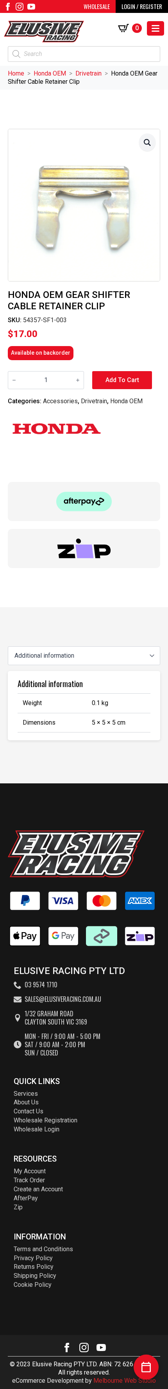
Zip (18, 1207)
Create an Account (38, 1189)
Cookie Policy (33, 1284)
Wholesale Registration (45, 1120)
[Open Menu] (155, 28)
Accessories (60, 401)
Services (26, 1093)
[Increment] (77, 380)
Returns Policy (34, 1266)
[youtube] (31, 7)
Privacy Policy (33, 1258)
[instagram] (19, 7)
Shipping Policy (35, 1275)
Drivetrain (88, 73)
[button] (147, 142)
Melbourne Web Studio (124, 1380)
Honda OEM (50, 73)
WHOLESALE (97, 6)
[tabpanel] (84, 705)
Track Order (29, 1180)
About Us (26, 1102)
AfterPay (26, 1198)
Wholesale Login (36, 1129)
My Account (30, 1171)
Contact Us (28, 1111)
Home (16, 73)
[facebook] (8, 7)
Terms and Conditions (43, 1249)
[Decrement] (14, 380)
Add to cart (122, 380)
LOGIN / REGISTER (142, 6)
